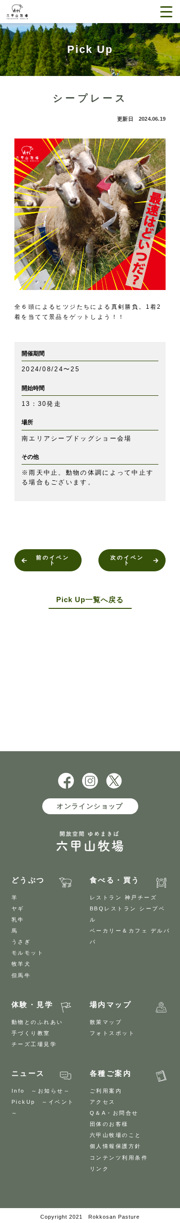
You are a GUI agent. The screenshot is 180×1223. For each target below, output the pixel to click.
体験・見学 (33, 1004)
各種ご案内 (111, 1073)
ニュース (28, 1073)
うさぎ (21, 942)
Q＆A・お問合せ (114, 1113)
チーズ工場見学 (34, 1044)
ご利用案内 (106, 1091)
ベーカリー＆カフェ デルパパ (130, 936)
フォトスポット (112, 1033)
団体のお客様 (109, 1124)
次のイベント (127, 560)
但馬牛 (21, 975)
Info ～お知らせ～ (41, 1091)
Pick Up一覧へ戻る (90, 599)
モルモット (28, 953)
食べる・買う (115, 880)
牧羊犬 (21, 964)
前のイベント (53, 560)
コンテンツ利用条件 (119, 1157)
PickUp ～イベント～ (43, 1107)
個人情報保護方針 (116, 1146)
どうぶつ (28, 880)
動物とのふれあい (37, 1022)
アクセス (103, 1102)
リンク (99, 1169)
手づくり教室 (31, 1033)
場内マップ (111, 1004)
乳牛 (18, 919)
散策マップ (106, 1022)
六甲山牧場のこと (116, 1135)
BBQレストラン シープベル (128, 914)
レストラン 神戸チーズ (123, 897)
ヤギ (18, 908)
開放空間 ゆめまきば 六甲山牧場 (39, 11)
